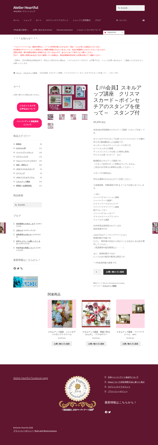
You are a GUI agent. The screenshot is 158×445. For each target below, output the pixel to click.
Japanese (111, 32)
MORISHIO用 (21, 148)
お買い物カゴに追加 (115, 272)
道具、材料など (22, 165)
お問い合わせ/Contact (42, 30)
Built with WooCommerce (46, 431)
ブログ (98, 20)
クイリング (20, 173)
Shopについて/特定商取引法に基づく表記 (126, 382)
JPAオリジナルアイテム (25, 177)
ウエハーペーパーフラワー (26, 161)
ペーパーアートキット (24, 152)
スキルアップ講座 (30, 73)
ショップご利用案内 (82, 20)
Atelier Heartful (25, 7)
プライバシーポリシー (118, 391)
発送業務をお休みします (25, 224)
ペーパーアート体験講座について (28, 123)
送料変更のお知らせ (24, 234)
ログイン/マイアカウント (57, 20)
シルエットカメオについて (89, 30)
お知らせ (19, 230)
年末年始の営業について (25, 248)
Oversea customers (65, 30)
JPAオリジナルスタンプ (25, 169)
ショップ (27, 20)
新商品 (18, 144)
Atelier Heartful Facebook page (30, 378)
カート (39, 20)
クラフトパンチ (22, 157)
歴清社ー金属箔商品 (24, 186)
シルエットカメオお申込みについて (28, 107)
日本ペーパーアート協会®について (123, 377)
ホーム (16, 20)
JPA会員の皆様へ (20, 30)
